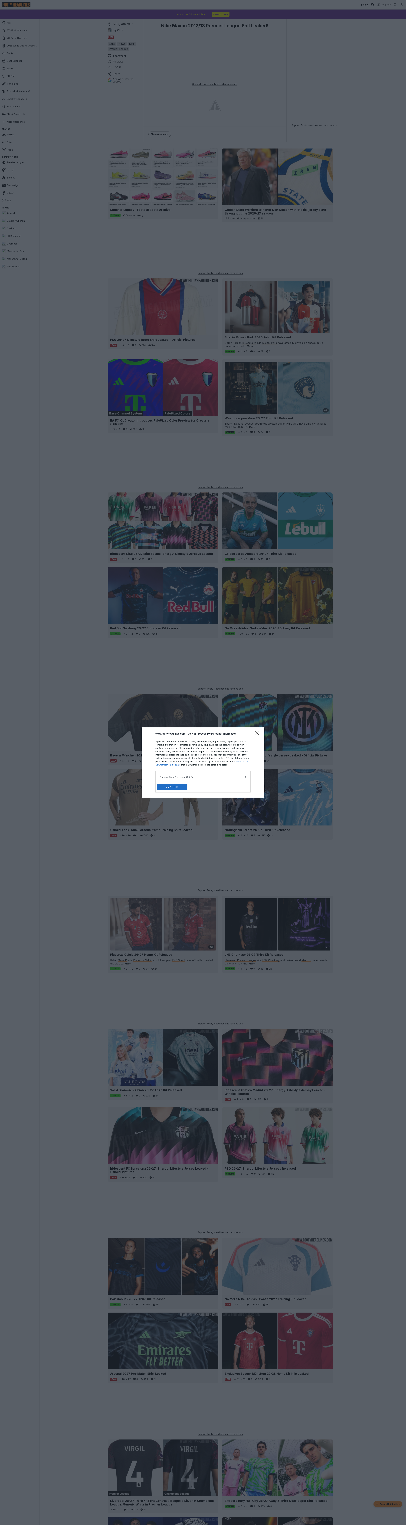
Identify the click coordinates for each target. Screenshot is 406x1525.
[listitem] (203, 777)
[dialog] (203, 762)
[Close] (258, 734)
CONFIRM (172, 787)
